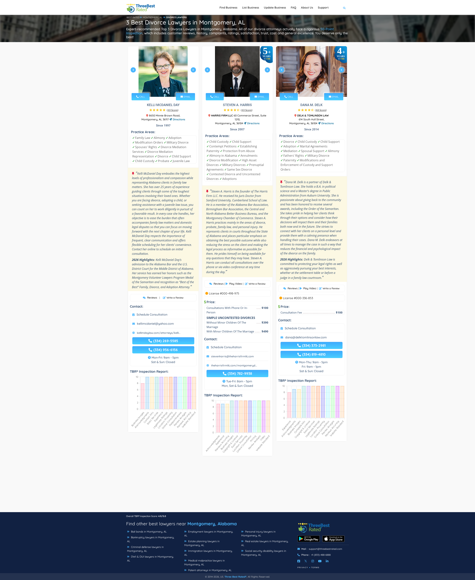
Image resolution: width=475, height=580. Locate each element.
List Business (250, 7)
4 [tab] (239, 88)
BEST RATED (133, 17)
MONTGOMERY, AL (152, 17)
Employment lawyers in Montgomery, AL (208, 533)
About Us (307, 7)
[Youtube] (320, 561)
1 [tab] (159, 88)
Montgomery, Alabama (212, 523)
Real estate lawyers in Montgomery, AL (264, 543)
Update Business (275, 7)
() (172, 109)
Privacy (302, 567)
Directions (178, 119)
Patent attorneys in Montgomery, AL (209, 570)
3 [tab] (165, 88)
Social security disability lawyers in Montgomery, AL (263, 552)
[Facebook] (298, 561)
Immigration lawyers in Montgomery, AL (208, 552)
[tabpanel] (163, 71)
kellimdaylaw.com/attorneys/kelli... (158, 333)
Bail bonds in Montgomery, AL (148, 531)
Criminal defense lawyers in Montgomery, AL (145, 549)
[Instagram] (312, 561)
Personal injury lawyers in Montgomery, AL (258, 533)
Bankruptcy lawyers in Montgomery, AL (150, 539)
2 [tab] (162, 88)
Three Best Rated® (235, 576)
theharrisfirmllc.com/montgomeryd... (234, 365)
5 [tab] (242, 88)
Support (323, 7)
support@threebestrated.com (325, 548)
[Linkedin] (327, 561)
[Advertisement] (237, 486)
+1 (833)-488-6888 (321, 554)
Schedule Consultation (152, 314)
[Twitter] (305, 561)
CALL (142, 96)
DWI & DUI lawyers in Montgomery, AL (150, 558)
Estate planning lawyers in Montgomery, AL (202, 543)
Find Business (228, 7)
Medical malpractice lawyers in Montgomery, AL (204, 562)
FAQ (293, 7)
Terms (315, 567)
